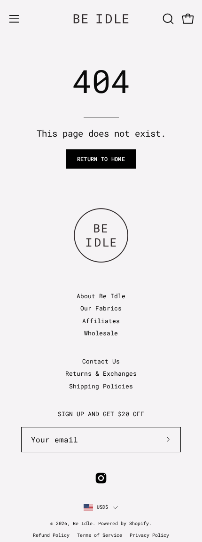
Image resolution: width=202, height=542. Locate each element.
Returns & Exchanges (101, 373)
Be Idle (83, 523)
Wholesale (101, 333)
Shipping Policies (101, 386)
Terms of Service (99, 535)
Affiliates (101, 321)
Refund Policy (51, 535)
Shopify (139, 523)
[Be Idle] (101, 18)
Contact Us (101, 361)
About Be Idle (101, 296)
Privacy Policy (149, 535)
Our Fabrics (101, 308)
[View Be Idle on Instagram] (101, 478)
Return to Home (101, 159)
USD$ (103, 507)
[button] (167, 18)
